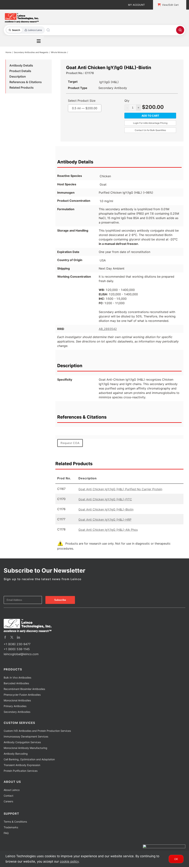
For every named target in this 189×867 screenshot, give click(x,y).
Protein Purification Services (20, 770)
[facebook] (5, 637)
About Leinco (12, 789)
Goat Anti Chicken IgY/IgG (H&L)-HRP (104, 519)
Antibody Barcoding (16, 753)
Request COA (70, 443)
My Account (136, 4)
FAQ (6, 833)
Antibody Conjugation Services (22, 742)
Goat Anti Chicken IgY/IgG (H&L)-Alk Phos (108, 530)
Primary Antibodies (15, 706)
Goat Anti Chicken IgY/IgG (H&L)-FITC (105, 499)
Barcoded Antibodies (16, 683)
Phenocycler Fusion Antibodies (22, 694)
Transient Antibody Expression (22, 765)
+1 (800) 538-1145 (17, 649)
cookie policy (69, 861)
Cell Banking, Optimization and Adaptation (29, 759)
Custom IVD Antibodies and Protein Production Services (37, 730)
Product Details (20, 71)
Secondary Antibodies (17, 711)
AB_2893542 (108, 329)
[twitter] (11, 637)
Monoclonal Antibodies (17, 700)
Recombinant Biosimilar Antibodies (24, 689)
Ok (176, 859)
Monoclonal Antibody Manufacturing (25, 747)
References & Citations (25, 82)
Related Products (21, 87)
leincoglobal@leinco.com (21, 654)
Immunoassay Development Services (26, 736)
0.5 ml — (84, 108)
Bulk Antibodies (17, 677)
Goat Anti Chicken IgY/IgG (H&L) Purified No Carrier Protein (120, 489)
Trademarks (11, 827)
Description (17, 76)
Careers (8, 801)
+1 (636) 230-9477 (17, 644)
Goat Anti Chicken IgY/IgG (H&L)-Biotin (105, 509)
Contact (8, 795)
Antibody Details (21, 65)
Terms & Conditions (15, 821)
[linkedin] (18, 637)
